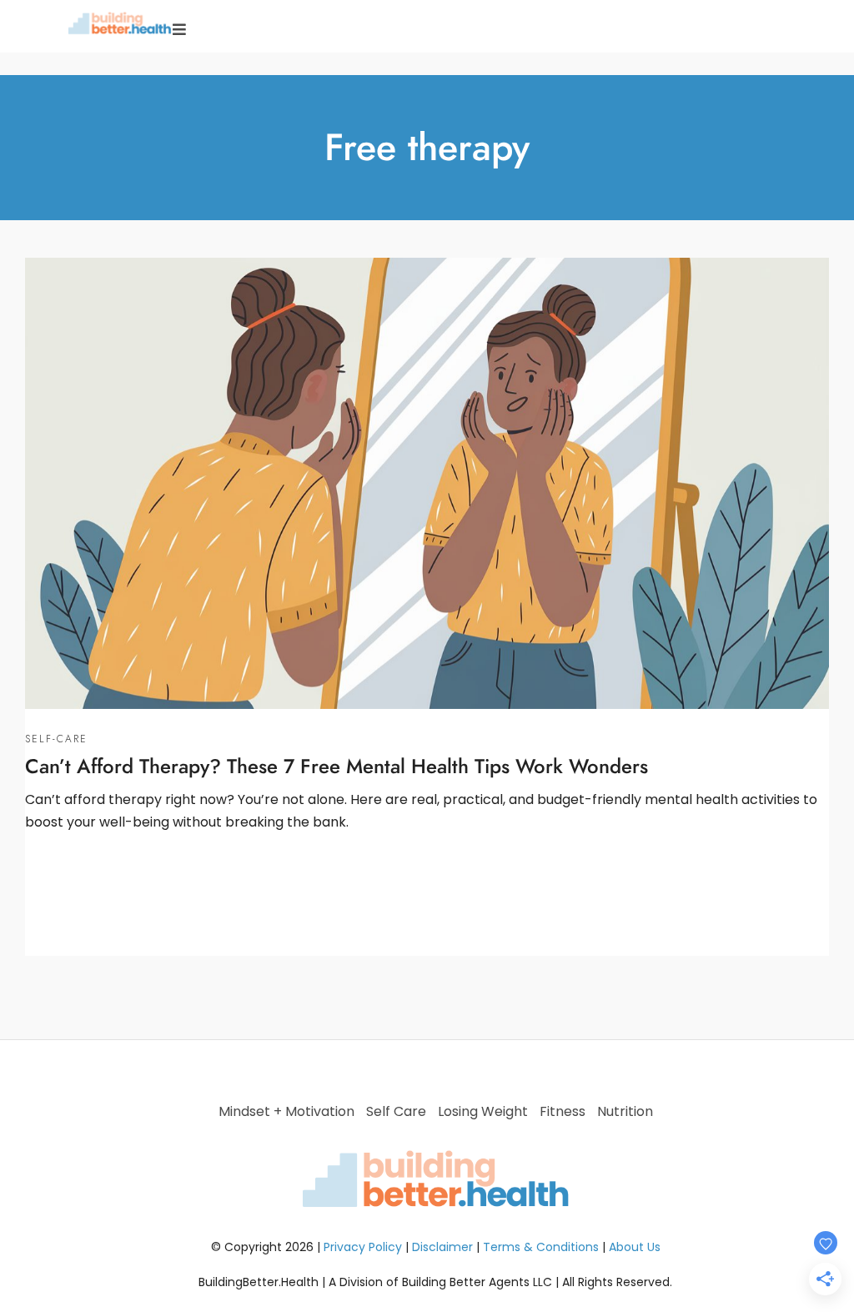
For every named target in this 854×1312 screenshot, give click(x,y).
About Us (635, 1247)
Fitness (562, 1111)
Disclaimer (442, 1247)
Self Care (396, 1111)
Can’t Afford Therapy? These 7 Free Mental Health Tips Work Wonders (336, 766)
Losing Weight (483, 1111)
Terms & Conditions (541, 1247)
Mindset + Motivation (286, 1111)
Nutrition (625, 1111)
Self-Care (56, 739)
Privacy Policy (363, 1247)
